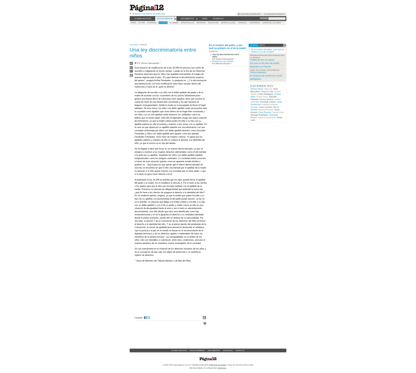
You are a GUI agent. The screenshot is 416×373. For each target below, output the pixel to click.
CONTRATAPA (254, 23)
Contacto (240, 350)
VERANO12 (242, 23)
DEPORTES (201, 23)
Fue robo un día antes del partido (264, 63)
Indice (133, 23)
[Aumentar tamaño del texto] (131, 68)
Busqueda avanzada (275, 14)
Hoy (163, 14)
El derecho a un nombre (223, 61)
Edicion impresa (197, 350)
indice (262, 45)
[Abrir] (175, 18)
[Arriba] (205, 324)
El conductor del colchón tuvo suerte (266, 76)
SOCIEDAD (163, 23)
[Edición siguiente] (133, 14)
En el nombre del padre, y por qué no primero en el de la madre (227, 46)
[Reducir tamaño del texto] (131, 72)
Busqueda (228, 350)
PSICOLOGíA (213, 23)
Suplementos (214, 350)
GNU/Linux (222, 368)
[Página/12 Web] (147, 11)
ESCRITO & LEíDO (228, 23)
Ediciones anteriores (250, 14)
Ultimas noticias (179, 350)
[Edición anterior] (130, 14)
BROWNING (255, 79)
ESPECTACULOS (187, 23)
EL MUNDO (174, 23)
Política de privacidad (217, 365)
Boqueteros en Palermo (260, 67)
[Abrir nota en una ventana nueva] (131, 64)
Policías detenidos (258, 72)
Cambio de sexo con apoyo (262, 60)
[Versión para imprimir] (131, 76)
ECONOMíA (151, 23)
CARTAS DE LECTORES (271, 23)
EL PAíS (142, 23)
